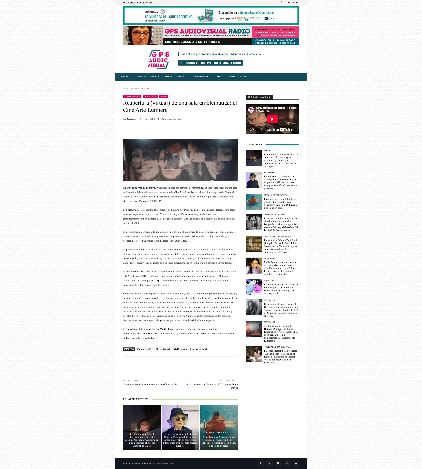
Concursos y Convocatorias (278, 236)
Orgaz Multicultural (198, 349)
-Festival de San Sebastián (277, 215)
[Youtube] (289, 3)
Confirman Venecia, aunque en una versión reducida (150, 384)
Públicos (163, 96)
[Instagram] (293, 3)
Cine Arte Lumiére (145, 349)
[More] (225, 364)
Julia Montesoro (180, 349)
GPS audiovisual (163, 349)
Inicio (125, 88)
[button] (267, 77)
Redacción (131, 119)
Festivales (141, 430)
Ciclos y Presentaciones (218, 433)
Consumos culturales (139, 88)
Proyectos (269, 281)
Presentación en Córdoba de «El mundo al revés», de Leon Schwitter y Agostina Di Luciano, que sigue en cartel (219, 441)
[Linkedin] (297, 3)
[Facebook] (281, 3)
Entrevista (179, 430)
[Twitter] (285, 3)
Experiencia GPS (150, 96)
